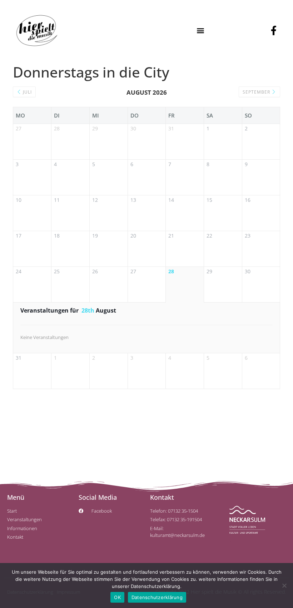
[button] (200, 30)
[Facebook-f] (273, 30)
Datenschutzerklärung (157, 597)
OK (117, 597)
